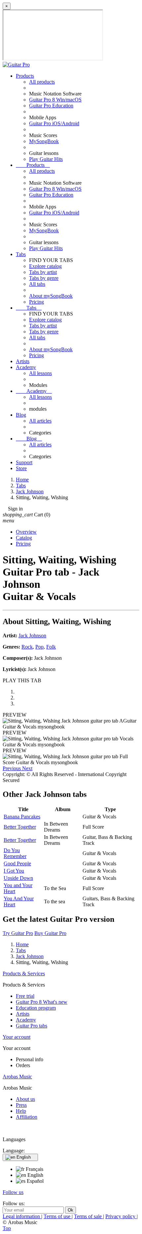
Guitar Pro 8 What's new (41, 1002)
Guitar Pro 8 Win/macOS (55, 99)
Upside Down (18, 878)
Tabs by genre (43, 278)
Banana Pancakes (22, 816)
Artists (22, 361)
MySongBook (44, 141)
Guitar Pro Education (51, 105)
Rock (27, 647)
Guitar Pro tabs (31, 1025)
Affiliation (26, 1117)
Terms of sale (88, 1216)
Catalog (24, 538)
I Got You (14, 871)
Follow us (13, 1192)
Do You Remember (15, 853)
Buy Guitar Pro (50, 933)
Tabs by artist (43, 272)
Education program (36, 1008)
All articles (40, 421)
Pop (39, 647)
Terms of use (58, 1216)
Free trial (25, 996)
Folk (51, 647)
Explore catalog (45, 266)
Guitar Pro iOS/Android (54, 123)
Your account (16, 1037)
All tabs (37, 284)
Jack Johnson (32, 635)
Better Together (20, 827)
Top (7, 1228)
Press (21, 1105)
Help (21, 1111)
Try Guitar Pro (18, 933)
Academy (26, 367)
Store (21, 468)
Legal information (22, 1216)
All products (42, 82)
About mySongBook (51, 296)
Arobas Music (17, 1076)
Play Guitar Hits (46, 159)
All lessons (40, 373)
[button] (12, 768)
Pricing (36, 302)
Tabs (21, 254)
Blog (21, 415)
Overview (26, 532)
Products (25, 76)
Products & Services (24, 973)
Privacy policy (121, 1216)
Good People (17, 863)
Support (24, 462)
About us (25, 1099)
